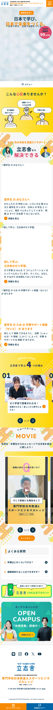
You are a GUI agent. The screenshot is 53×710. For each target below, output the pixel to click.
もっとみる (25, 538)
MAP (44, 688)
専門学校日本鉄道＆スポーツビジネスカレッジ (26, 3)
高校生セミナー (39, 708)
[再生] (26, 490)
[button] (20, 420)
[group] (25, 392)
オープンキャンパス (13, 708)
